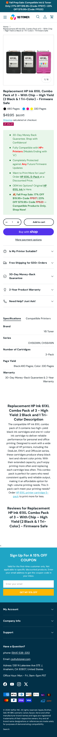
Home (5, 27)
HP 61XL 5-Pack (30, 176)
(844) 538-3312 (21, 652)
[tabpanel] (28, 354)
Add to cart (39, 222)
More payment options (28, 239)
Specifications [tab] (12, 318)
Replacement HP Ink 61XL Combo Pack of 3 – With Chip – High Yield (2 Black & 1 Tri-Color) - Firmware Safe (27, 30)
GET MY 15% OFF (28, 592)
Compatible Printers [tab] (38, 318)
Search (6, 729)
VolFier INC (15, 710)
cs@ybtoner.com (20, 659)
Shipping (7, 120)
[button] (51, 16)
